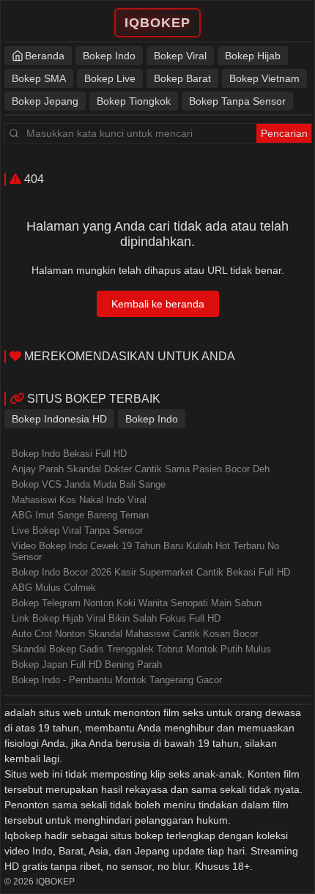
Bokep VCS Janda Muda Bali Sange (89, 484)
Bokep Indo (109, 56)
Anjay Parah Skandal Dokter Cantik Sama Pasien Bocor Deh (141, 468)
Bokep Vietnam (264, 78)
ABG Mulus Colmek (54, 587)
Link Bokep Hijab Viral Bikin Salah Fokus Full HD (116, 618)
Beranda (44, 56)
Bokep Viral (180, 56)
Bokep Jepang (45, 101)
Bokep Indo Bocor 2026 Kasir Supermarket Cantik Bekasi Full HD (151, 572)
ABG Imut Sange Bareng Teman (80, 515)
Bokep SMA (39, 78)
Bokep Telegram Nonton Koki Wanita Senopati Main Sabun (137, 602)
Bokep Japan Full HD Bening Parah (87, 664)
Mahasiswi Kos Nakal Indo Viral (79, 499)
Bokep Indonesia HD (59, 419)
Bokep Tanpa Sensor (237, 101)
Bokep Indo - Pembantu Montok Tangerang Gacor (117, 679)
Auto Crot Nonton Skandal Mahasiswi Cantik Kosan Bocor (135, 633)
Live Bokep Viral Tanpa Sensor (77, 530)
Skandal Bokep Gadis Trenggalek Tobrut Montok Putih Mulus (141, 649)
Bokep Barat (182, 78)
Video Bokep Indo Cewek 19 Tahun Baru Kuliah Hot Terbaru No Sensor (145, 551)
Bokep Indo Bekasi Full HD (69, 453)
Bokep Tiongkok (134, 101)
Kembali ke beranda (157, 304)
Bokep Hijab (253, 56)
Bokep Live (110, 78)
